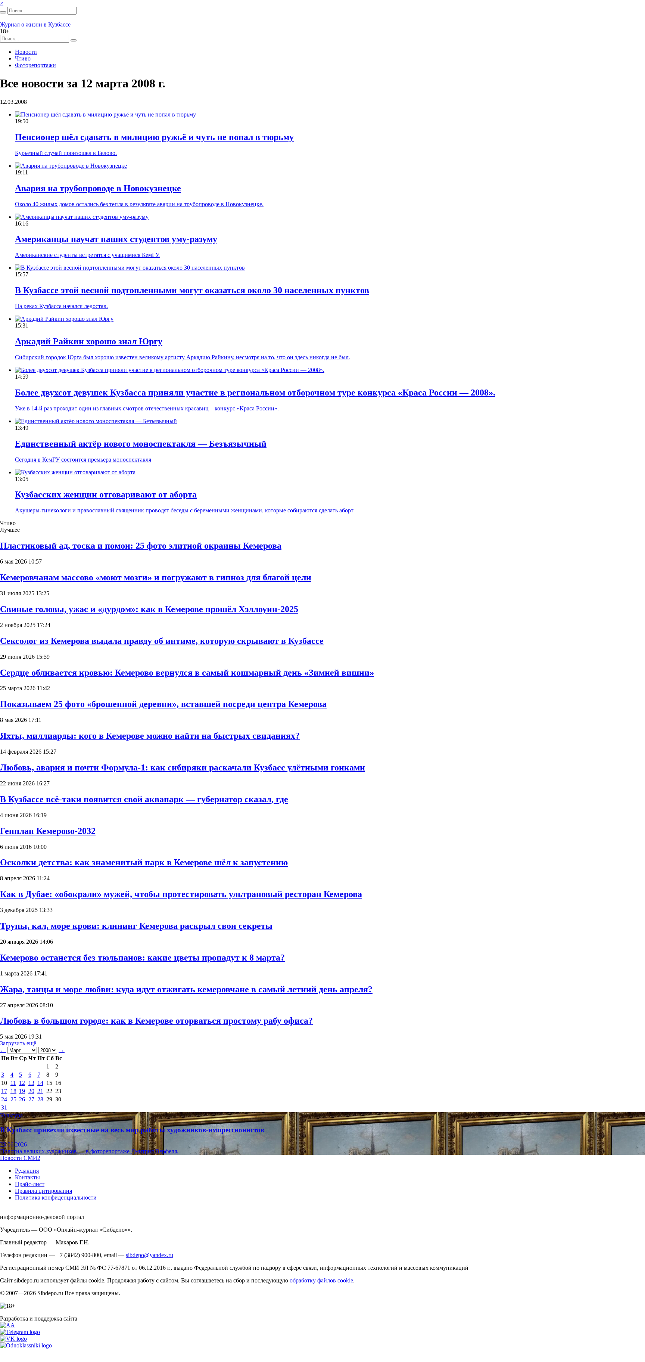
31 (4, 1107)
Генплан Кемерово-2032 (48, 831)
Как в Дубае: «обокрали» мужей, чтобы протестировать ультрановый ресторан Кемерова (181, 894)
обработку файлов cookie (321, 1280)
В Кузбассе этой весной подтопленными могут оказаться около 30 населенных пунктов (192, 290)
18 (13, 1091)
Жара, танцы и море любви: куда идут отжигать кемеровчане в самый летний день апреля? (186, 989)
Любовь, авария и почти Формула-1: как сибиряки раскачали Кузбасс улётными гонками (182, 767)
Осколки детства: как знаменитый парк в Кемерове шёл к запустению (144, 862)
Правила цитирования (43, 1191)
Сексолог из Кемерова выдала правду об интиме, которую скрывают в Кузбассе (162, 641)
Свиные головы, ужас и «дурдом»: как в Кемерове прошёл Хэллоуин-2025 (149, 609)
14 (40, 1083)
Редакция (27, 1170)
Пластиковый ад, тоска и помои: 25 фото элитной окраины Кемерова (140, 545)
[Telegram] (20, 1332)
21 (40, 1091)
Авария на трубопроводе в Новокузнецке (98, 188)
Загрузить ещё (18, 1043)
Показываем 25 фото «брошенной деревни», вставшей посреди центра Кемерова (163, 704)
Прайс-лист (29, 1184)
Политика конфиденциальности (56, 1197)
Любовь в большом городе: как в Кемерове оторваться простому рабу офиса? (156, 1021)
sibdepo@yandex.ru (149, 1255)
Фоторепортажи (35, 65)
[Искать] (3, 12)
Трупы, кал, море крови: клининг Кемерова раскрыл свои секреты (136, 926)
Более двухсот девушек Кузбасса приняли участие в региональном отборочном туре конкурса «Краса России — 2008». (255, 392)
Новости (26, 52)
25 (13, 1099)
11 (13, 1083)
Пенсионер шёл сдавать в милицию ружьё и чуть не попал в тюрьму (154, 137)
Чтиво (23, 58)
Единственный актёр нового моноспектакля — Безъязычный (141, 444)
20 (31, 1091)
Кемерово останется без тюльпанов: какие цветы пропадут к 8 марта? (142, 957)
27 (31, 1099)
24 (4, 1099)
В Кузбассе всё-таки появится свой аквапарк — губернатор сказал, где (144, 799)
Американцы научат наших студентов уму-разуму (116, 239)
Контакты (27, 1177)
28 (40, 1099)
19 (22, 1091)
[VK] (13, 1338)
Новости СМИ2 (20, 1158)
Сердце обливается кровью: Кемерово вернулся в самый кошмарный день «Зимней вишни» (187, 672)
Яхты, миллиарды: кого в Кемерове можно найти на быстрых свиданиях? (150, 736)
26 (22, 1099)
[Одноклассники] (26, 1345)
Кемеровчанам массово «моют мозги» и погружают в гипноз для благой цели (155, 577)
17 (4, 1091)
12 (22, 1083)
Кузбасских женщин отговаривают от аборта (106, 494)
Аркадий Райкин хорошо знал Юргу (88, 341)
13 (31, 1083)
